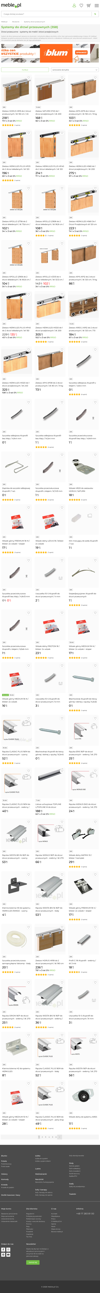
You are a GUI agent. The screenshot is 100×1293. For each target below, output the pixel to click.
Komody (5, 1179)
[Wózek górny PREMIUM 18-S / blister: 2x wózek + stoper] (83, 886)
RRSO (19, 121)
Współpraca (55, 1216)
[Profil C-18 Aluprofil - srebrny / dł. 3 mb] (83, 939)
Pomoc (29, 1224)
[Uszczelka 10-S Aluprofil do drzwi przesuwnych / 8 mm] (83, 994)
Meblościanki (41, 1174)
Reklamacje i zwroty (33, 1219)
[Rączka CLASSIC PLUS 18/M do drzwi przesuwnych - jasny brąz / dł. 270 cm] (50, 1095)
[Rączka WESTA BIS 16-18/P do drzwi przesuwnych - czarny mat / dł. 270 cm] (16, 833)
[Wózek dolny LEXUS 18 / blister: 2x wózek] (50, 519)
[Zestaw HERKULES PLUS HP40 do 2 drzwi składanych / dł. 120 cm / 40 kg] (50, 145)
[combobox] (75, 69)
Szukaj (95, 14)
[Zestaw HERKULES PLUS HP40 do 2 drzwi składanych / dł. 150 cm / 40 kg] (16, 306)
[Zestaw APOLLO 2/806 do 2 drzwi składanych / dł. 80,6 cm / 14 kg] (16, 255)
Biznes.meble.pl (57, 1231)
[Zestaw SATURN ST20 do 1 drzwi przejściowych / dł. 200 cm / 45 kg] (50, 89)
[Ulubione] (81, 5)
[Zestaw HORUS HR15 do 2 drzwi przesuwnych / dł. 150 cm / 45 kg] (16, 89)
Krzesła (4, 1185)
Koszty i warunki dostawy (35, 1221)
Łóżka (37, 1156)
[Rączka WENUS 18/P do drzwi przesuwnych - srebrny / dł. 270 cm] (50, 833)
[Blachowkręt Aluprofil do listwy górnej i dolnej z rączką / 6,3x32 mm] (83, 677)
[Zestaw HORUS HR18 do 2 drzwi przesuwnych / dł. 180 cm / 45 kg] (50, 939)
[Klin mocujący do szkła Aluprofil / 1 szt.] (83, 519)
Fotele (4, 1161)
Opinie (53, 1224)
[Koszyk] (89, 5)
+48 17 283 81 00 (85, 1213)
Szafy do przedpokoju (77, 1186)
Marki (53, 1226)
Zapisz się (33, 1262)
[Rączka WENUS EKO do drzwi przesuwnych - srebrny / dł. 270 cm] (83, 783)
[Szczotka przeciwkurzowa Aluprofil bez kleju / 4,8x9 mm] (83, 414)
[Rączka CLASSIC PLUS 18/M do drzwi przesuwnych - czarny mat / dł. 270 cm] (16, 730)
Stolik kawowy (74, 1173)
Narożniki (39, 1179)
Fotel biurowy (6, 1164)
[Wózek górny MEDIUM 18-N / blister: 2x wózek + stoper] (83, 625)
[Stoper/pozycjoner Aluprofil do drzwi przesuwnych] (83, 572)
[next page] (59, 1137)
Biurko (4, 1156)
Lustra (37, 1169)
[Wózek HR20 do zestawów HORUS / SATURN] (83, 467)
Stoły (71, 1163)
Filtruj (25, 70)
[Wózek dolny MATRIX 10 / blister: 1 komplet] (83, 833)
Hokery (4, 1174)
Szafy (71, 1184)
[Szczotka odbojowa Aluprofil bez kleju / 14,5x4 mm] (50, 414)
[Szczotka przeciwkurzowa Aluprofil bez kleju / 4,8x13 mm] (16, 572)
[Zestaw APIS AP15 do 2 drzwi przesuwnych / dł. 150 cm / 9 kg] (83, 89)
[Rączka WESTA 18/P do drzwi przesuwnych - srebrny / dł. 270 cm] (83, 1047)
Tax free (29, 1237)
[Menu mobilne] (97, 5)
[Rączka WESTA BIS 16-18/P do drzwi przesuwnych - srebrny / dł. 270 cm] (50, 994)
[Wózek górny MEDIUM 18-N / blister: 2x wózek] (16, 677)
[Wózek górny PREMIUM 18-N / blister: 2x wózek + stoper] (16, 519)
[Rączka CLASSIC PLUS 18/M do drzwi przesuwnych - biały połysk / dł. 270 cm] (50, 1047)
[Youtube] (8, 1255)
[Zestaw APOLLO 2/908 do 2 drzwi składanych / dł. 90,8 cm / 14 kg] (50, 200)
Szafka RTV (73, 1176)
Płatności (29, 1229)
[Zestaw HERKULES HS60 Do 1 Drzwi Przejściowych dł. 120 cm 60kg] (83, 200)
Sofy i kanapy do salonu (43, 1192)
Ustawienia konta (7, 1219)
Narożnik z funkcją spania (44, 1182)
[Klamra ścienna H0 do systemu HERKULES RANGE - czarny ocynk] (16, 886)
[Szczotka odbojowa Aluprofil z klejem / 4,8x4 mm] (83, 361)
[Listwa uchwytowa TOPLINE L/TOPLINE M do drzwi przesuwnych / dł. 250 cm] (50, 783)
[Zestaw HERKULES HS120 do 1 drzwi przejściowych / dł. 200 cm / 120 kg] (50, 306)
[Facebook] (3, 1250)
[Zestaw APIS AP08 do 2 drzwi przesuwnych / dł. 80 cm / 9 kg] (50, 361)
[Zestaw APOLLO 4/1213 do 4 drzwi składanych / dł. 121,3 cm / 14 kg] (50, 255)
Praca (53, 1219)
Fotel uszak (5, 1166)
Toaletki (72, 1194)
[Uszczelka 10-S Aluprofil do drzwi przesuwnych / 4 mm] (50, 572)
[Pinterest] (3, 1255)
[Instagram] (8, 1250)
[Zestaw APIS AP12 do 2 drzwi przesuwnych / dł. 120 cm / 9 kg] (83, 255)
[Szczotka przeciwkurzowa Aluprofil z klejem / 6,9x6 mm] (16, 625)
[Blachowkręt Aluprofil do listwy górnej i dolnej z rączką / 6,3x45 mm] (50, 730)
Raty (28, 1226)
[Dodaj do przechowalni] (28, 78)
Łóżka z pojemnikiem (43, 1161)
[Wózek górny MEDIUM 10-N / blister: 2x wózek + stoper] (16, 1095)
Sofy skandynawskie (76, 1156)
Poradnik (29, 1231)
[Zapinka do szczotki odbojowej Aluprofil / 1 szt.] (16, 467)
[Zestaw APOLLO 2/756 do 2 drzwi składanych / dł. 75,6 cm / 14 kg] (16, 200)
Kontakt (54, 1214)
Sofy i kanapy (41, 1190)
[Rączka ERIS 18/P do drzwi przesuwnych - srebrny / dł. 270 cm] (83, 730)
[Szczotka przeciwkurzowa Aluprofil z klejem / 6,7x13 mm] (50, 467)
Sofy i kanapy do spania (43, 1195)
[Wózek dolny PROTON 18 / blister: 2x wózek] (50, 625)
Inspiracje (29, 1234)
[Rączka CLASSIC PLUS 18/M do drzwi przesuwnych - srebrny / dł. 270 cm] (16, 783)
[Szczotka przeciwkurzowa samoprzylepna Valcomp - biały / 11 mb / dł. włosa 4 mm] (16, 939)
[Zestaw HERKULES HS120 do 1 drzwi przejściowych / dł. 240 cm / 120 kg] (16, 361)
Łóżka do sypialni (41, 1158)
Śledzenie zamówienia (9, 1214)
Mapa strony (55, 1229)
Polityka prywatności (34, 1216)
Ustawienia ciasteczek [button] (9, 1221)
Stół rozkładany (74, 1168)
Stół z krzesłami (74, 1171)
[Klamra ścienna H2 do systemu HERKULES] (16, 1047)
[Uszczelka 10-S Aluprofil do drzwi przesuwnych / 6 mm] (50, 677)
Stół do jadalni (74, 1166)
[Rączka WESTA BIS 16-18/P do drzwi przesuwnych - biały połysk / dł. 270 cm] (50, 886)
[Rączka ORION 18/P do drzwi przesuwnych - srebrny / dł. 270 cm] (16, 994)
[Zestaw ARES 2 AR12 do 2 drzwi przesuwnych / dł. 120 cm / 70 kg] (83, 306)
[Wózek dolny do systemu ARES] (83, 1095)
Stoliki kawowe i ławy (10, 1195)
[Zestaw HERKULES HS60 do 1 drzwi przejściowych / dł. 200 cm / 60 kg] (83, 145)
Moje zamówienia (7, 1216)
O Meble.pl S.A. (56, 1221)
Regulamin (30, 1214)
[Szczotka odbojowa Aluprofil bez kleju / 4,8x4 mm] (16, 414)
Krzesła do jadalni (7, 1187)
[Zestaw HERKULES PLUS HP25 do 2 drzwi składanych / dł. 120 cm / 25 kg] (16, 145)
